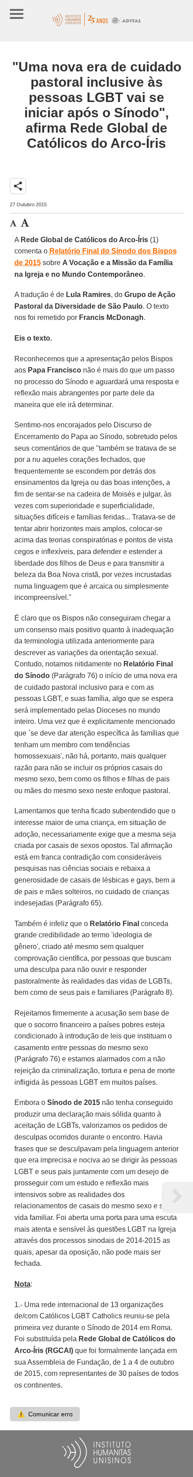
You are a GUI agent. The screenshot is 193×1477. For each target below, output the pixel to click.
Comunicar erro (45, 1414)
